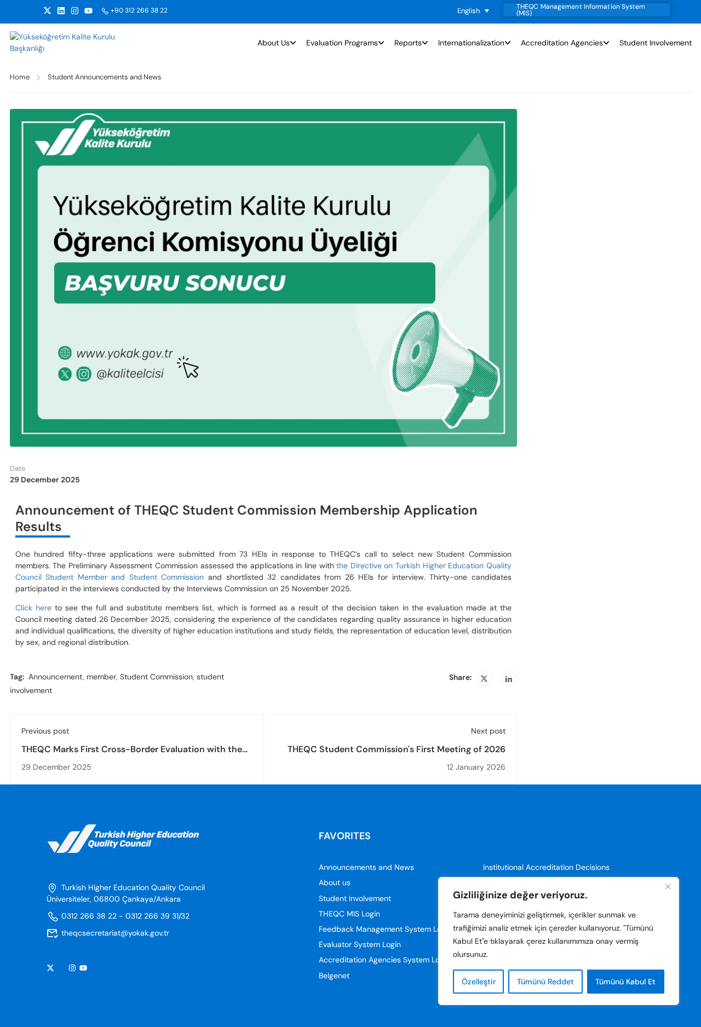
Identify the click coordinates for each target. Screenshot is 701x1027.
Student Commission (156, 677)
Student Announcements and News (105, 77)
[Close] (667, 886)
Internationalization (471, 43)
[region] (558, 941)
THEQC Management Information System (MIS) (581, 10)
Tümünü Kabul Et (625, 981)
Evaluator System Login (360, 944)
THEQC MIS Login (349, 914)
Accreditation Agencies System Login (384, 960)
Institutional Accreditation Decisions (546, 867)
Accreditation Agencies (562, 43)
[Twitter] (484, 678)
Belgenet (334, 975)
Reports (408, 43)
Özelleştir (479, 981)
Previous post (45, 731)
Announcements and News (366, 867)
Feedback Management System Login (385, 929)
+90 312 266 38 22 (139, 10)
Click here (33, 608)
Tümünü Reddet (545, 981)
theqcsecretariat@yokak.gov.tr (115, 933)
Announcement (55, 677)
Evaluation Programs (342, 43)
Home (20, 77)
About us (273, 43)
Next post (488, 731)
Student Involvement (655, 43)
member (101, 677)
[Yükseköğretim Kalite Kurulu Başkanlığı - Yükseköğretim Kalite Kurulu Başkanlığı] (63, 42)
